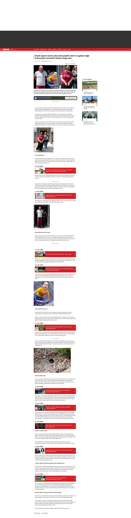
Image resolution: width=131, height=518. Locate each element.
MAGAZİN (64, 49)
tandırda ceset (37, 513)
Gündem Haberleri (42, 52)
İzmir (36, 107)
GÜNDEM (49, 49)
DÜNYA (68, 49)
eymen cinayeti (44, 513)
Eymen (57, 90)
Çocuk (48, 107)
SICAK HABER (36, 49)
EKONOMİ (59, 49)
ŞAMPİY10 (54, 49)
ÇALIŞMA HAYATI (43, 49)
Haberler (36, 52)
